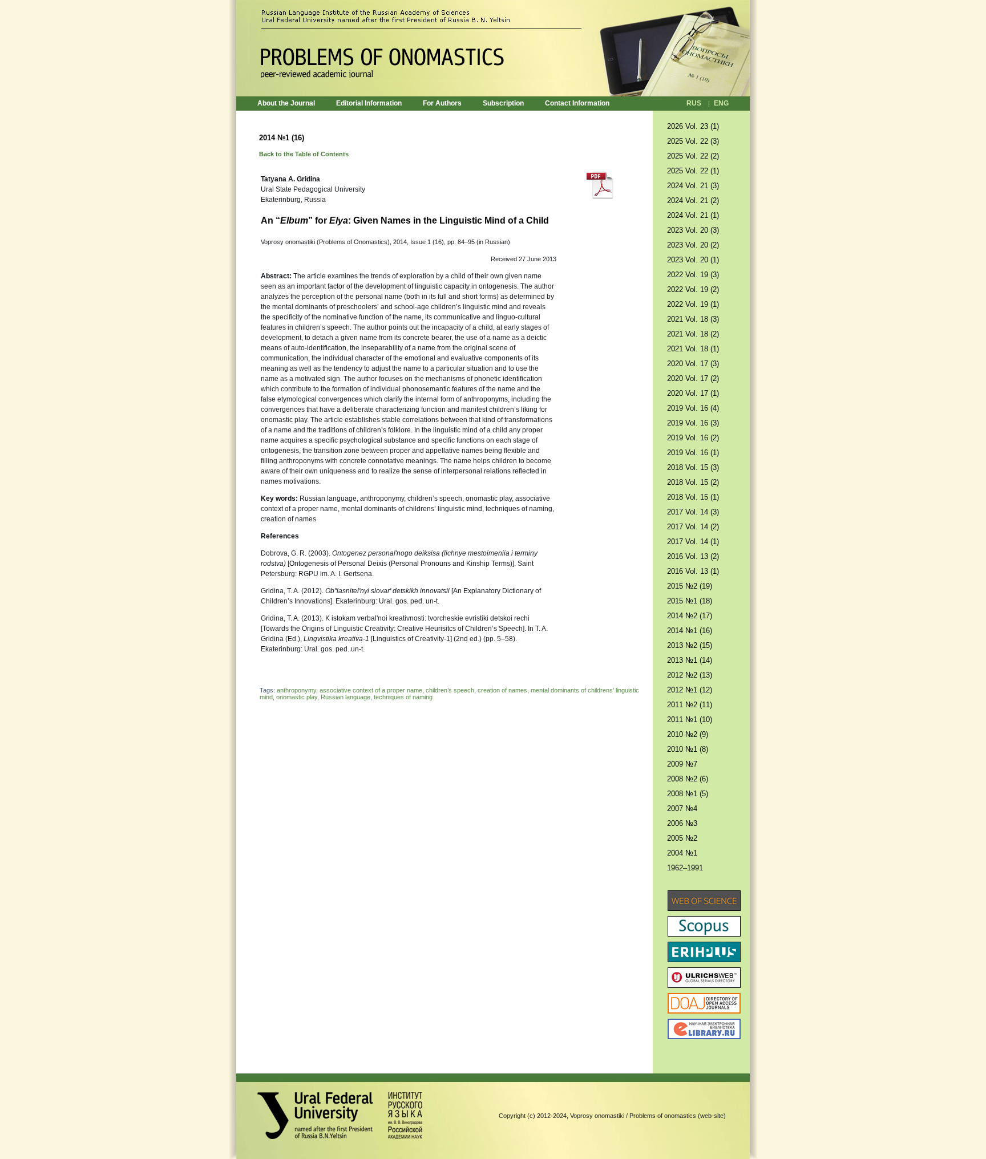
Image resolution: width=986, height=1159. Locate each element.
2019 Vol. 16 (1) (693, 452)
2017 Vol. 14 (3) (693, 512)
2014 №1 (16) (689, 630)
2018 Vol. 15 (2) (693, 482)
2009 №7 (682, 764)
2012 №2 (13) (689, 675)
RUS (693, 103)
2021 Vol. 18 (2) (693, 334)
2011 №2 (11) (689, 704)
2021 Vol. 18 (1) (693, 349)
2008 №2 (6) (687, 779)
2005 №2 (682, 838)
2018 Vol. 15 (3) (693, 467)
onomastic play (296, 697)
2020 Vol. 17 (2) (693, 378)
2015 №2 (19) (689, 586)
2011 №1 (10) (689, 719)
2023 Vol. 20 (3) (693, 230)
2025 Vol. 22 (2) (693, 156)
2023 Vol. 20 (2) (693, 245)
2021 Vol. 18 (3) (693, 319)
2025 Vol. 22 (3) (693, 141)
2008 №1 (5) (687, 793)
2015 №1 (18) (689, 601)
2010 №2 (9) (687, 734)
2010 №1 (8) (687, 749)
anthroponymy (296, 690)
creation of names (502, 690)
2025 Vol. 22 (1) (693, 171)
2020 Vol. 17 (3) (693, 363)
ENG (721, 103)
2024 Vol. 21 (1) (693, 215)
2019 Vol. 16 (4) (693, 408)
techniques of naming (403, 697)
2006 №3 (682, 823)
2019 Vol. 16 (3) (693, 423)
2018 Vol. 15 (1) (693, 497)
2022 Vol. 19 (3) (693, 274)
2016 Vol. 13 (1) (693, 571)
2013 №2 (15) (689, 645)
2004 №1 (682, 853)
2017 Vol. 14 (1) (693, 541)
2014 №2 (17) (689, 615)
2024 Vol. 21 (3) (693, 185)
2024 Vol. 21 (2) (693, 200)
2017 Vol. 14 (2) (693, 526)
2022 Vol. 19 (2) (693, 289)
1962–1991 (685, 868)
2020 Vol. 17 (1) (693, 393)
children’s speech (450, 690)
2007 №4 (682, 808)
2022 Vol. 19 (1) (693, 304)
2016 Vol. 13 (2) (693, 556)
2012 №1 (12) (689, 690)
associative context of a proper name (371, 690)
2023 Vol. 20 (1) (693, 260)
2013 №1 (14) (689, 660)
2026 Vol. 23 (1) (693, 126)
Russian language (345, 697)
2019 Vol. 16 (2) (693, 437)
